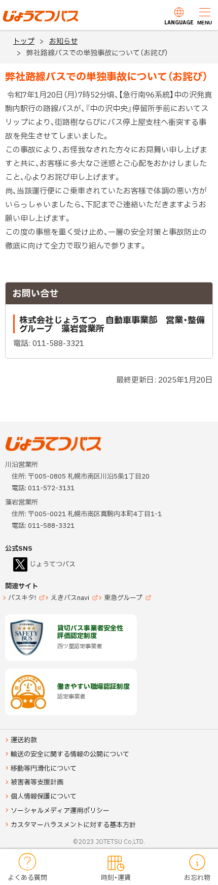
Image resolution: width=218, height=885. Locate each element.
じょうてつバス (31, 21)
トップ (23, 41)
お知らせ (63, 41)
